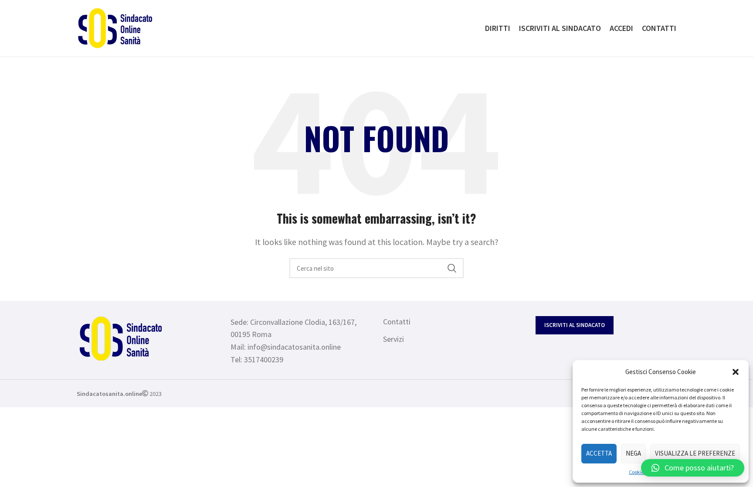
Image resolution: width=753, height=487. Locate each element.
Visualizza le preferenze (695, 453)
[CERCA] (452, 268)
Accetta (599, 453)
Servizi (393, 339)
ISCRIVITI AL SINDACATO (574, 325)
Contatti (396, 322)
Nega (633, 453)
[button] (735, 372)
